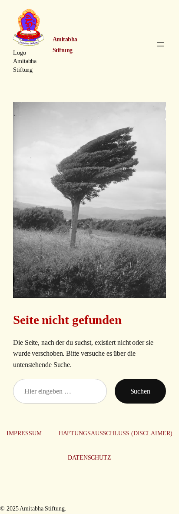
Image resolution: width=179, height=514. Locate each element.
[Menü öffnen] (161, 44)
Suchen (140, 391)
